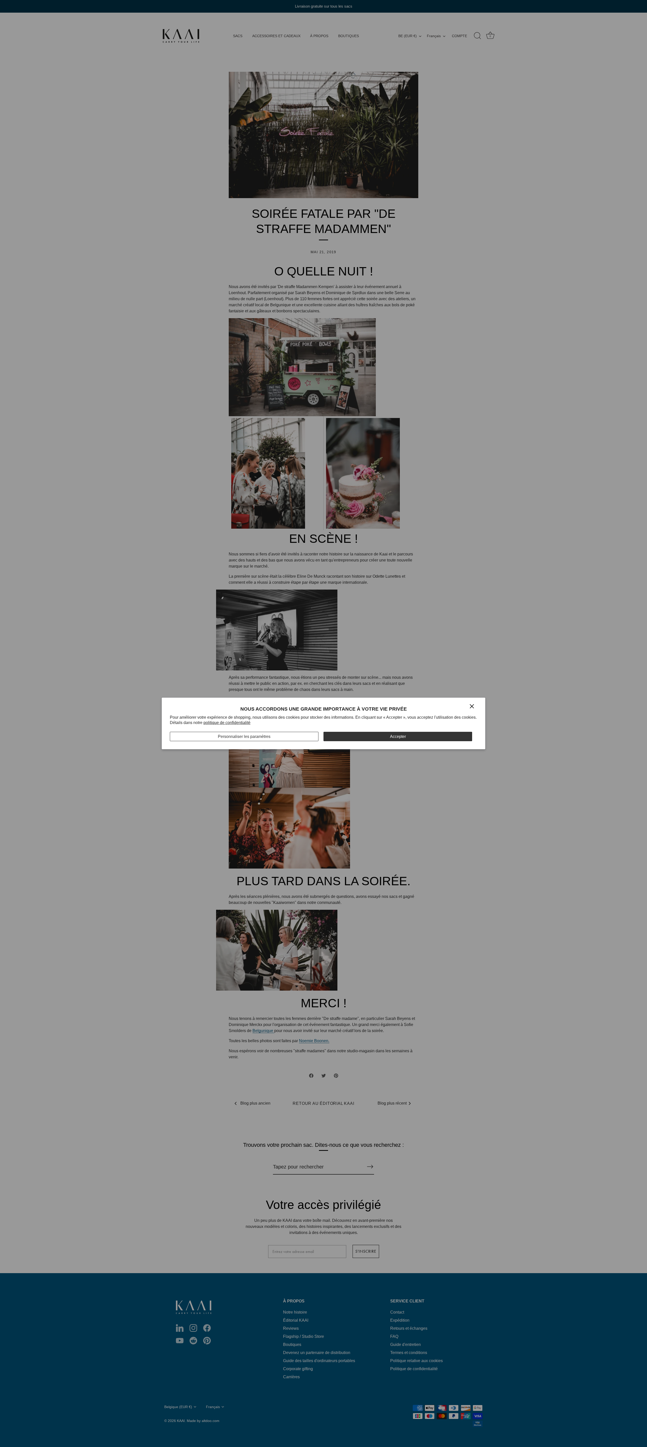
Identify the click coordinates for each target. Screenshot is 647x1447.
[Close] (472, 706)
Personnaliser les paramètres (244, 736)
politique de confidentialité (226, 722)
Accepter (398, 736)
